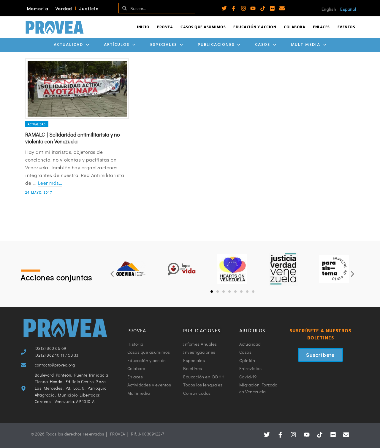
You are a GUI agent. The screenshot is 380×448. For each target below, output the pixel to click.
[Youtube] (253, 8)
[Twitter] (224, 8)
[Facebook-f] (233, 8)
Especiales (163, 44)
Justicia (89, 8)
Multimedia (305, 44)
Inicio (143, 27)
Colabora (294, 27)
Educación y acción (254, 27)
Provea (165, 27)
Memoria (37, 8)
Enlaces (321, 27)
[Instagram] (243, 8)
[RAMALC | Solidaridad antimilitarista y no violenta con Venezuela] (77, 88)
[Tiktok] (262, 8)
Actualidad (68, 44)
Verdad (64, 8)
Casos (262, 44)
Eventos (346, 27)
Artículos (116, 44)
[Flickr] (272, 8)
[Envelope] (282, 8)
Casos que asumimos (203, 27)
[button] (112, 274)
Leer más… (50, 182)
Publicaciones (216, 44)
